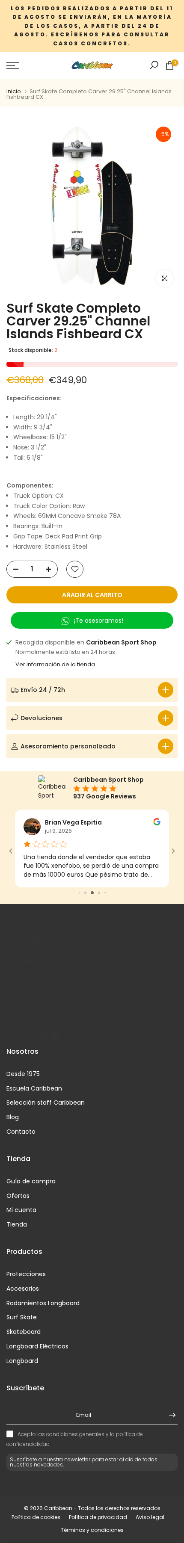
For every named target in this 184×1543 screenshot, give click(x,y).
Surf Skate (21, 1317)
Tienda (16, 1225)
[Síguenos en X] (21, 1037)
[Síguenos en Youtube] (55, 1037)
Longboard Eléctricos (37, 1346)
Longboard (22, 1361)
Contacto (21, 1132)
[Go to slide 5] (99, 893)
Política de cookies (36, 1517)
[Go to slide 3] (85, 893)
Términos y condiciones (92, 1530)
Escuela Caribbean (34, 1089)
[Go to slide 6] (105, 892)
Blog (12, 1117)
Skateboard (23, 1332)
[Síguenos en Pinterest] (43, 1037)
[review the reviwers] (156, 823)
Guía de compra (31, 1181)
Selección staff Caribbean (45, 1103)
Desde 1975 (23, 1074)
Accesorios (22, 1289)
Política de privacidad (98, 1517)
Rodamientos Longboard (43, 1303)
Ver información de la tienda (55, 664)
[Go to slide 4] (92, 892)
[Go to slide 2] (79, 892)
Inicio (13, 91)
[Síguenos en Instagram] (32, 1037)
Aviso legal (150, 1517)
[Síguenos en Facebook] (10, 1037)
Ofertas (18, 1196)
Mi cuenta (21, 1210)
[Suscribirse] (168, 1415)
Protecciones (26, 1274)
